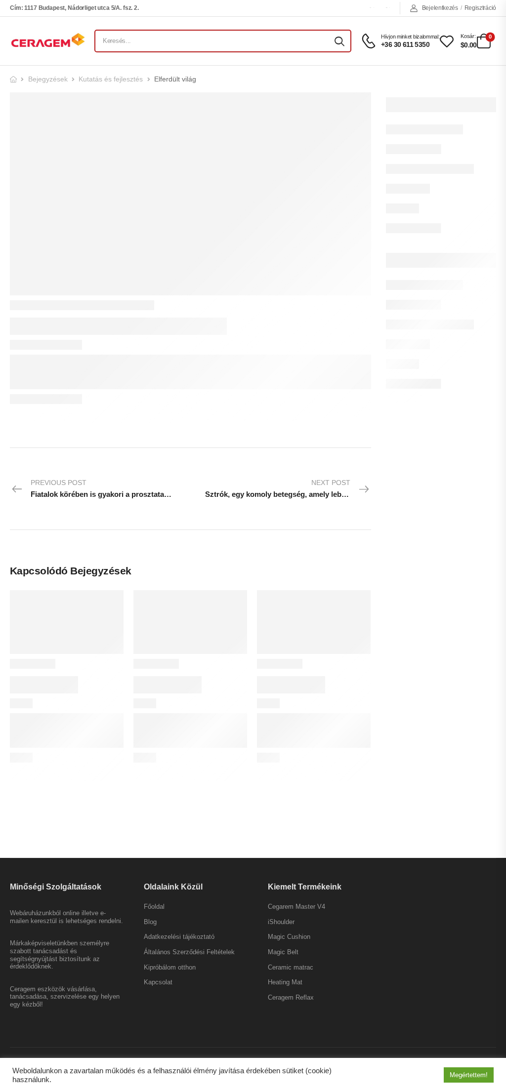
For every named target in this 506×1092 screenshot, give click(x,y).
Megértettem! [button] (469, 1075)
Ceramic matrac (290, 967)
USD (370, 7)
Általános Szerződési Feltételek (189, 952)
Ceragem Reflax (291, 997)
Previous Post (110, 488)
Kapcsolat (158, 982)
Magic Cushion (289, 936)
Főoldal (154, 906)
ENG (386, 7)
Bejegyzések (48, 79)
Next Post (285, 488)
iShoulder (281, 922)
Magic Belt (283, 952)
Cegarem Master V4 (296, 906)
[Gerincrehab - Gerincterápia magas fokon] (47, 41)
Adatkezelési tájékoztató (179, 936)
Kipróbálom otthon (170, 967)
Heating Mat (285, 982)
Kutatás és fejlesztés (111, 79)
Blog (150, 922)
